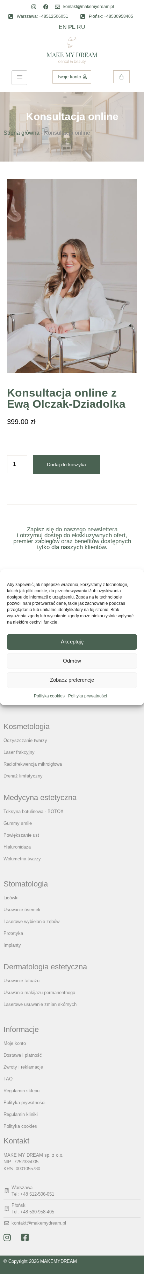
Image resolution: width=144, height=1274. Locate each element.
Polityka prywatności (87, 696)
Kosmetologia (26, 726)
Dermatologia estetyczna (45, 966)
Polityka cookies (49, 696)
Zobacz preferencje (72, 680)
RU (81, 27)
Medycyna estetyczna (40, 797)
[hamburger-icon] (19, 77)
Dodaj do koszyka (66, 464)
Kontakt (16, 1140)
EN (63, 27)
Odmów (72, 661)
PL (71, 27)
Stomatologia (25, 884)
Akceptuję (72, 641)
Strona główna (21, 133)
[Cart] (121, 76)
